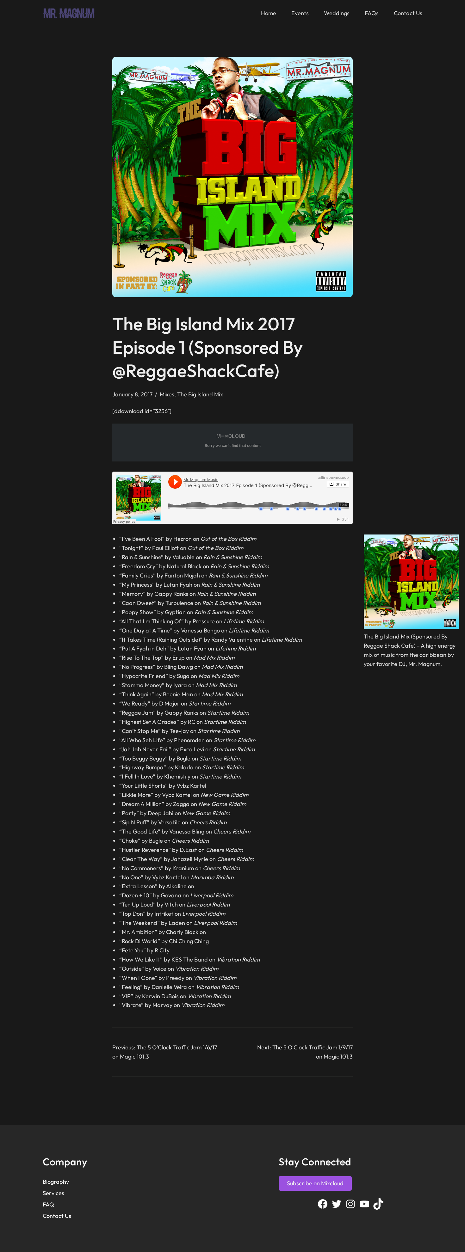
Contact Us (57, 1215)
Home (268, 13)
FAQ (48, 1204)
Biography (56, 1181)
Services (53, 1193)
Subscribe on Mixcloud (315, 1183)
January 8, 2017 (132, 394)
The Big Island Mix (200, 394)
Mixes (167, 394)
